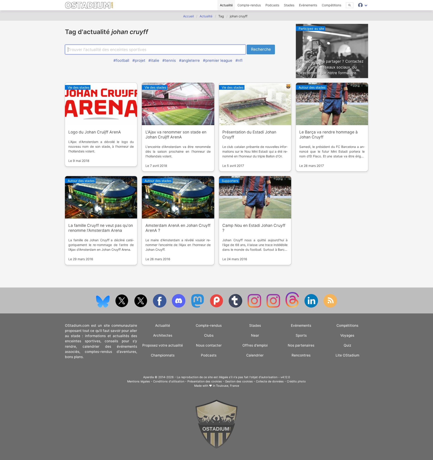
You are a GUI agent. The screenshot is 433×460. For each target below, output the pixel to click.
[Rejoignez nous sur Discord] (179, 306)
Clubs (209, 335)
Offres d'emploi (255, 345)
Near (255, 335)
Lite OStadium (347, 355)
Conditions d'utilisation (168, 381)
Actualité (226, 5)
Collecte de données (270, 381)
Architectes (162, 335)
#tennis (169, 60)
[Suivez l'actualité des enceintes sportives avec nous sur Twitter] (141, 306)
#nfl (238, 60)
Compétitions (331, 5)
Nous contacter (209, 345)
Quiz (347, 345)
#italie (153, 60)
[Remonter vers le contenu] (216, 448)
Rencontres (301, 355)
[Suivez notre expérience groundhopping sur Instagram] (255, 306)
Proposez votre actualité (162, 345)
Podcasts (272, 5)
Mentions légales (138, 381)
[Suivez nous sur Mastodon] (198, 306)
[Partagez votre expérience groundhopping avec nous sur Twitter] (122, 306)
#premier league (217, 60)
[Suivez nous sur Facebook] (160, 306)
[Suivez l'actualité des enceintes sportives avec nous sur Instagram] (274, 306)
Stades (289, 5)
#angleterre (189, 60)
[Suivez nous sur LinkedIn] (311, 306)
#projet (138, 60)
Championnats (163, 355)
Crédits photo (296, 381)
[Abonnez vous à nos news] (330, 306)
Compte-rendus (249, 5)
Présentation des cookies (204, 381)
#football (121, 60)
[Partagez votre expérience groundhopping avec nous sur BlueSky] (103, 306)
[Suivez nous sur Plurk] (217, 306)
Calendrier (255, 355)
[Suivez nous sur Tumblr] (236, 306)
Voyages (347, 335)
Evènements (308, 5)
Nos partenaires (301, 345)
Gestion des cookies (239, 381)
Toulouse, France (227, 385)
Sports (301, 335)
